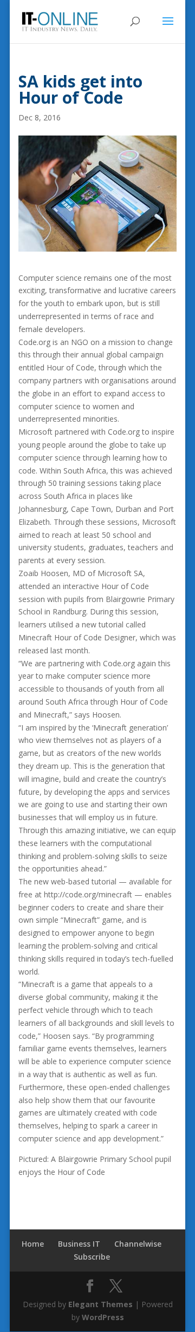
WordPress (103, 1317)
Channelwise (137, 1244)
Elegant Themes (100, 1304)
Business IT (79, 1244)
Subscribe (92, 1257)
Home (33, 1244)
